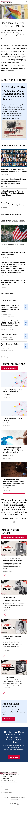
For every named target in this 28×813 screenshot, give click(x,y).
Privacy (3, 787)
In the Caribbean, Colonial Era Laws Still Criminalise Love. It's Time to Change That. (13, 282)
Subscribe (13, 757)
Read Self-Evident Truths (10, 118)
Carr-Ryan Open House (9, 334)
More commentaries (7, 294)
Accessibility (4, 790)
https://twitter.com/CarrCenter (13, 804)
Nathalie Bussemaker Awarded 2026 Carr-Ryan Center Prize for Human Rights (12, 193)
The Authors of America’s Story (12, 245)
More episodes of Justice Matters (14, 537)
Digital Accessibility (6, 792)
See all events (5, 357)
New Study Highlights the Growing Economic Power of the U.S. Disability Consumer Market (13, 181)
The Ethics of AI (8, 677)
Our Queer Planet (9, 598)
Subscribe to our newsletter (10, 39)
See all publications (9, 368)
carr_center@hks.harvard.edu (9, 782)
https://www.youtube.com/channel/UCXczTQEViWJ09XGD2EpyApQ (15, 803)
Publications (8, 719)
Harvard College (14, 799)
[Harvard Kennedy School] (9, 2)
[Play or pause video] (25, 7)
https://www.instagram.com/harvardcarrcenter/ (18, 804)
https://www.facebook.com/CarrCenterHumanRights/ (10, 803)
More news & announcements (11, 214)
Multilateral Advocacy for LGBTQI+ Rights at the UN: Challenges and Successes (10, 323)
